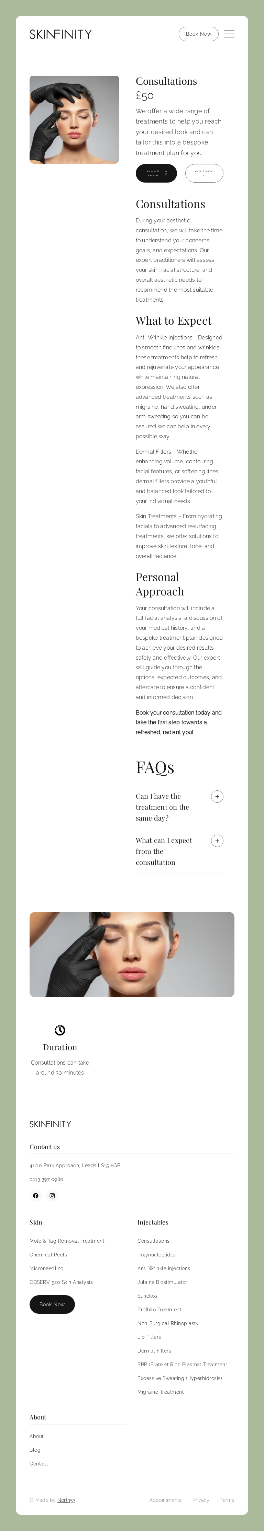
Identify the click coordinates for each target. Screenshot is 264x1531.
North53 (66, 1500)
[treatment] (74, 119)
